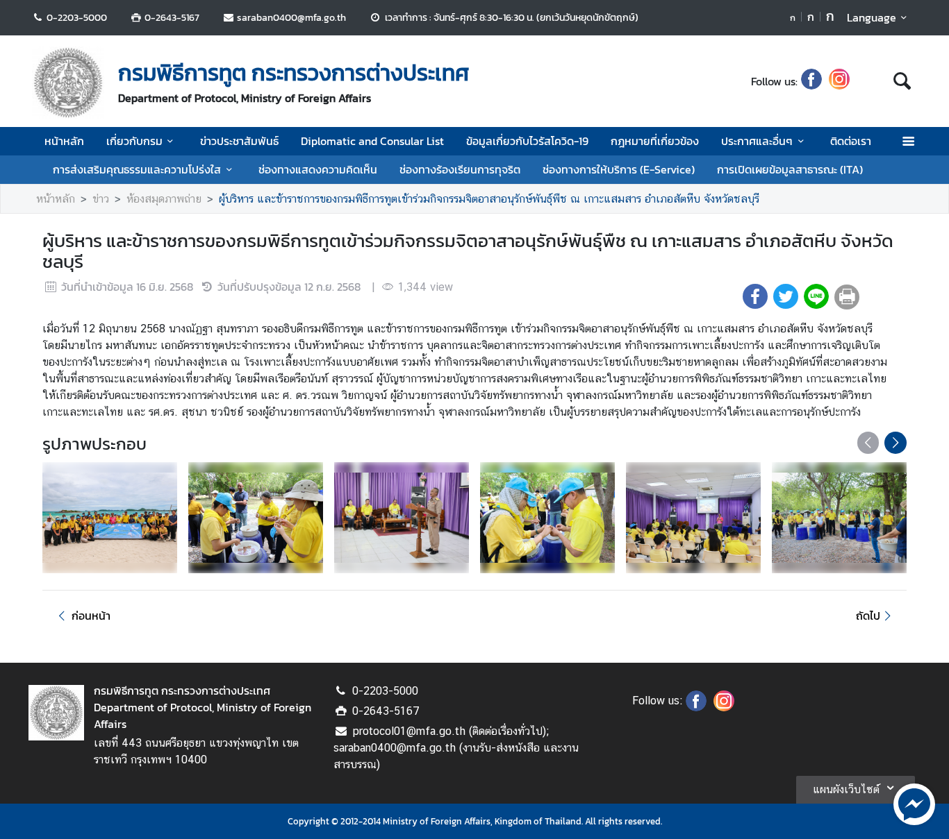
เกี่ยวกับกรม (134, 141)
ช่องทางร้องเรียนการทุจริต (459, 169)
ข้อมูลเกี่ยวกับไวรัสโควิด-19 (527, 141)
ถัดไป (868, 615)
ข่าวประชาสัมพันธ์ (239, 141)
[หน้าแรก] (68, 82)
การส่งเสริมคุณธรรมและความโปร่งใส (137, 169)
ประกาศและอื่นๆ (757, 141)
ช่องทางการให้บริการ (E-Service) (619, 169)
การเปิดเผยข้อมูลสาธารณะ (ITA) (790, 169)
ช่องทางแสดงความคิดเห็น (317, 169)
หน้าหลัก (64, 141)
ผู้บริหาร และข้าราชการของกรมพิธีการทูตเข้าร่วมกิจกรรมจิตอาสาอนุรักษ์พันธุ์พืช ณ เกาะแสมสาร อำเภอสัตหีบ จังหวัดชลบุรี (489, 198)
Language (871, 17)
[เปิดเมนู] (907, 141)
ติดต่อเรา (850, 141)
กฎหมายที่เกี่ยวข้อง (655, 141)
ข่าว (100, 198)
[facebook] (811, 81)
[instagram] (839, 81)
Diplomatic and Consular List (372, 141)
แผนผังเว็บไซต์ (846, 789)
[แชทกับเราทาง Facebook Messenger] (914, 803)
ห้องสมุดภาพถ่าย (163, 198)
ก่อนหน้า (91, 615)
